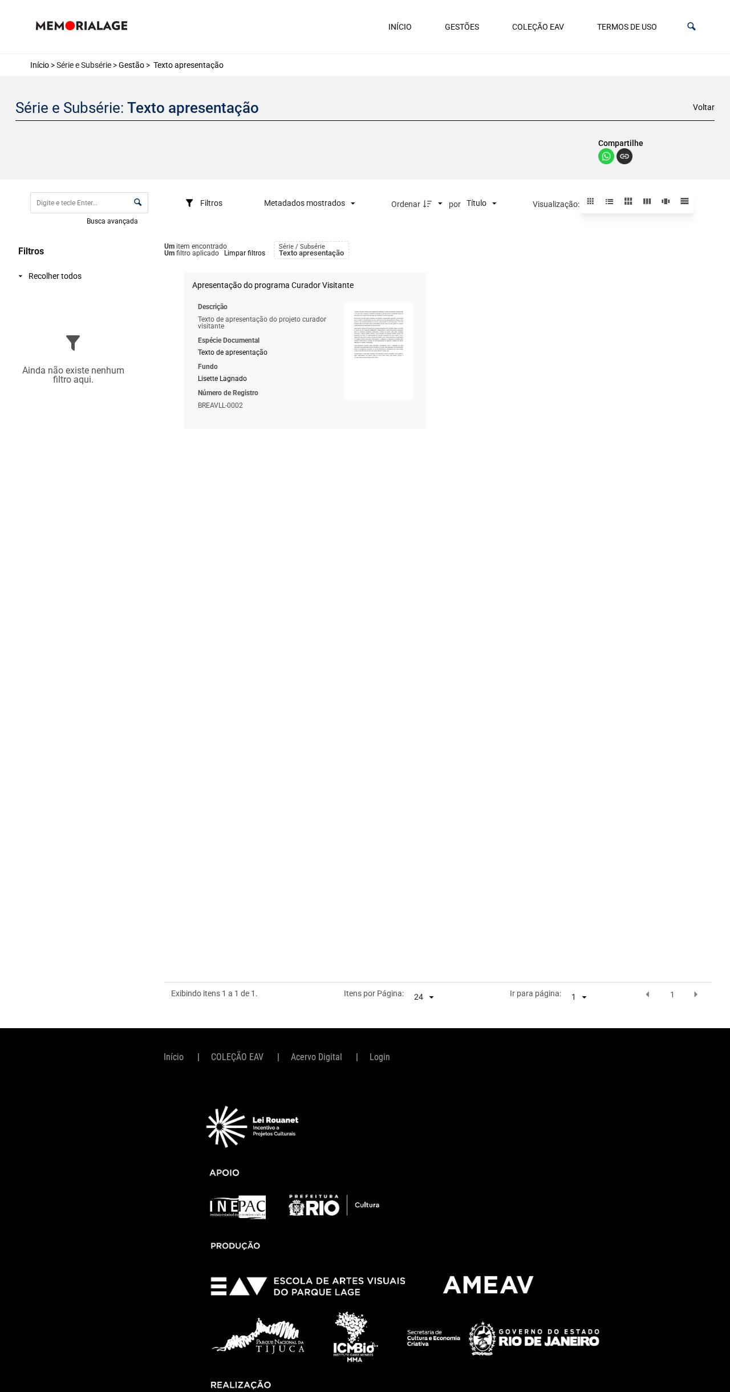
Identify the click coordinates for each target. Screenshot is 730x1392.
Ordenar (405, 204)
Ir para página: (535, 994)
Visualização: (557, 204)
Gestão (131, 65)
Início (400, 26)
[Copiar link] (624, 157)
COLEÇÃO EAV (538, 26)
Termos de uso (627, 26)
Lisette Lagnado (222, 379)
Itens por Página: (374, 994)
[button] (691, 26)
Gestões (462, 26)
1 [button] (672, 994)
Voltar (704, 107)
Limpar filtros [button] (244, 253)
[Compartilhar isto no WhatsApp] (607, 161)
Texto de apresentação (232, 352)
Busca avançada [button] (113, 221)
